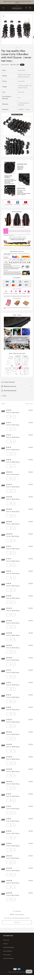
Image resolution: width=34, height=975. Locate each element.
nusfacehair (14, 972)
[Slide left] (13, 47)
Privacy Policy (7, 955)
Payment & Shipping (8, 947)
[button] (3, 8)
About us (5, 943)
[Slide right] (20, 47)
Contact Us (6, 940)
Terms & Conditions (8, 958)
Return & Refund (7, 951)
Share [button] (4, 396)
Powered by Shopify (21, 972)
